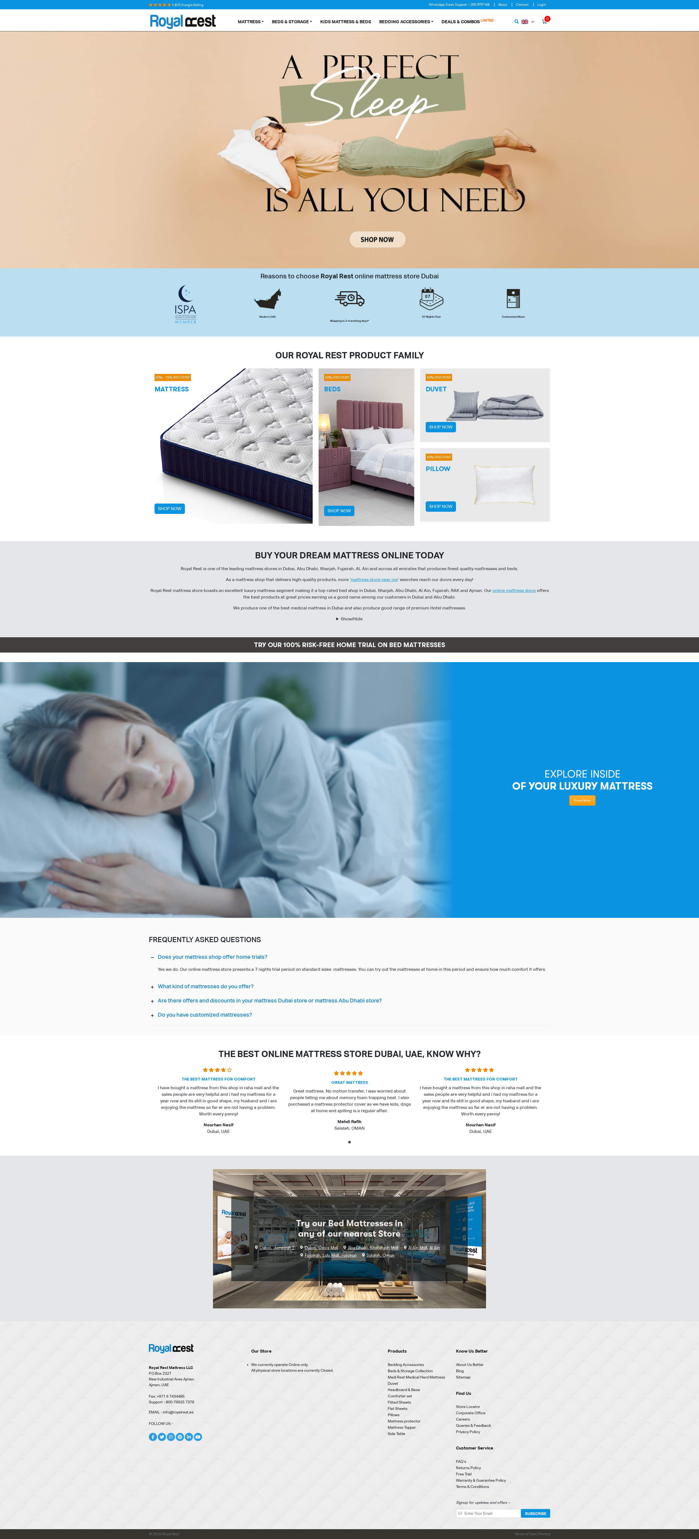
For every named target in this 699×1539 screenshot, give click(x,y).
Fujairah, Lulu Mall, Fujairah (331, 1255)
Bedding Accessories (404, 21)
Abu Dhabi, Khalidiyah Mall (373, 1247)
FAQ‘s (461, 1461)
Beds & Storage (290, 21)
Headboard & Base (404, 1390)
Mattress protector (404, 1421)
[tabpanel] (218, 1103)
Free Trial (464, 1474)
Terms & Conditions (472, 1486)
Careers (463, 1419)
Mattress (172, 389)
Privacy (544, 1534)
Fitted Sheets (399, 1402)
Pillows (393, 1415)
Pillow (438, 469)
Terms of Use (526, 1534)
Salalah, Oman (380, 1255)
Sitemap (463, 1377)
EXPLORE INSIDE (582, 780)
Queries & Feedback (473, 1425)
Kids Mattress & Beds (345, 21)
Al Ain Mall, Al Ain (424, 1247)
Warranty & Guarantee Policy (481, 1480)
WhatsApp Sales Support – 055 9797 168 (459, 5)
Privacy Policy (468, 1432)
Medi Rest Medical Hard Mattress (416, 1377)
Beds (332, 389)
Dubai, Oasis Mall (321, 1247)
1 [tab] (350, 1143)
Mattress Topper (402, 1427)
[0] (544, 22)
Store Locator (468, 1406)
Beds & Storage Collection (410, 1371)
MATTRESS (249, 21)
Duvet (436, 389)
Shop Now (169, 508)
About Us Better (470, 1364)
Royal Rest (170, 1534)
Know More (582, 800)
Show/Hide (352, 618)
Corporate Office (470, 1413)
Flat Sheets (397, 1408)
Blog (460, 1371)
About (502, 5)
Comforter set (400, 1396)
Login (541, 5)
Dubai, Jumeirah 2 (277, 1247)
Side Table (396, 1433)
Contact (522, 5)
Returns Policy (468, 1468)
